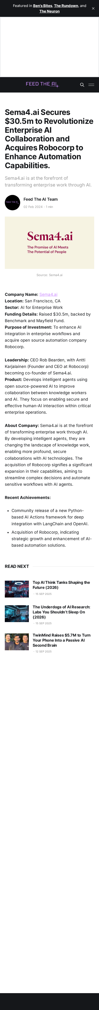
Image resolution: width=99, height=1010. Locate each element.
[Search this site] (82, 84)
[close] (93, 8)
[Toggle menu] (91, 84)
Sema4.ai (48, 294)
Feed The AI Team (41, 199)
